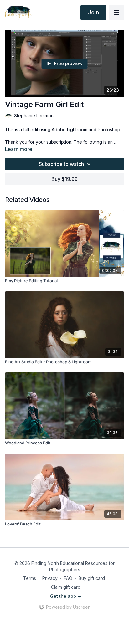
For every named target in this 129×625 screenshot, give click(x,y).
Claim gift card (65, 587)
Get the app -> (65, 596)
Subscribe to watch (61, 164)
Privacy (50, 578)
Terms (29, 578)
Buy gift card (92, 578)
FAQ (68, 578)
